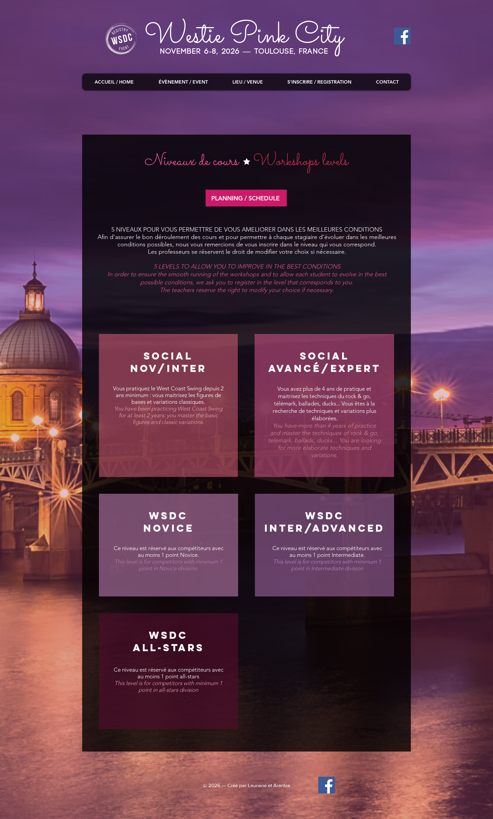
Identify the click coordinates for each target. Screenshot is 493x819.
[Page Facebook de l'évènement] (402, 36)
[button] (183, 82)
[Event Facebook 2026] (326, 785)
